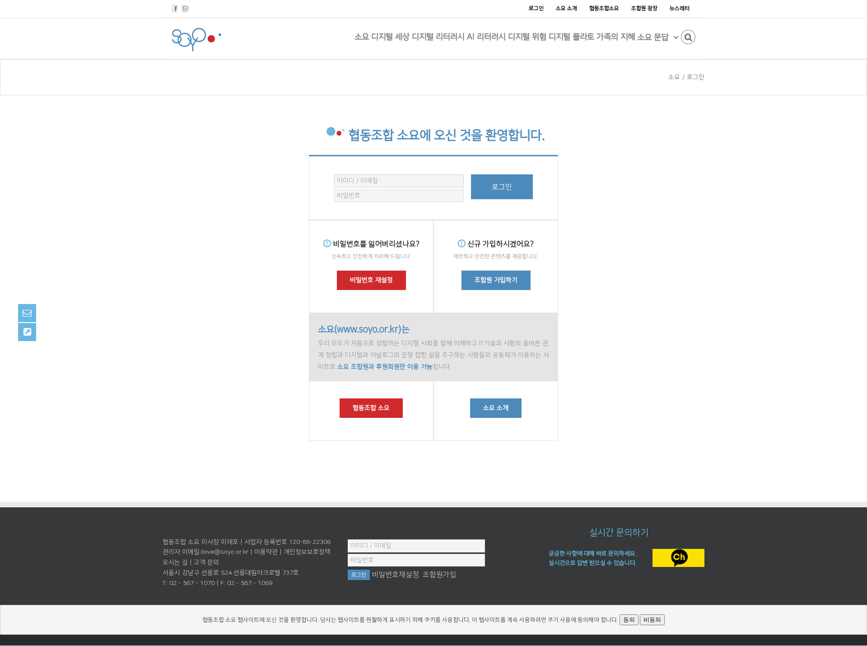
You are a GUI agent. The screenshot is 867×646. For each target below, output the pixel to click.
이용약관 (266, 552)
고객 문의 (206, 562)
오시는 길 (175, 562)
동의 (629, 619)
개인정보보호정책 (307, 552)
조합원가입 (440, 575)
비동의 (652, 619)
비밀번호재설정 (395, 575)
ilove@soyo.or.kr (224, 552)
